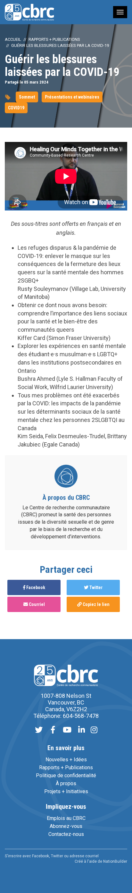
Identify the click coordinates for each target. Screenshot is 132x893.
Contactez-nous (66, 834)
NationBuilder (115, 861)
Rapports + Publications (54, 39)
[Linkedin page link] (81, 730)
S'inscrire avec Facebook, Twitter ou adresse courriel (52, 856)
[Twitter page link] (38, 730)
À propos (66, 783)
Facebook (35, 587)
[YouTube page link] (67, 730)
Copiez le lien (96, 604)
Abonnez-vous (66, 826)
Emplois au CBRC (66, 818)
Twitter (95, 587)
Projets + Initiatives (66, 791)
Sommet (27, 97)
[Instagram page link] (94, 730)
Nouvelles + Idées (66, 759)
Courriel (36, 604)
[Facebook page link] (52, 730)
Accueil (13, 39)
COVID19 (16, 107)
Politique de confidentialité (66, 775)
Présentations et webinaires (72, 97)
